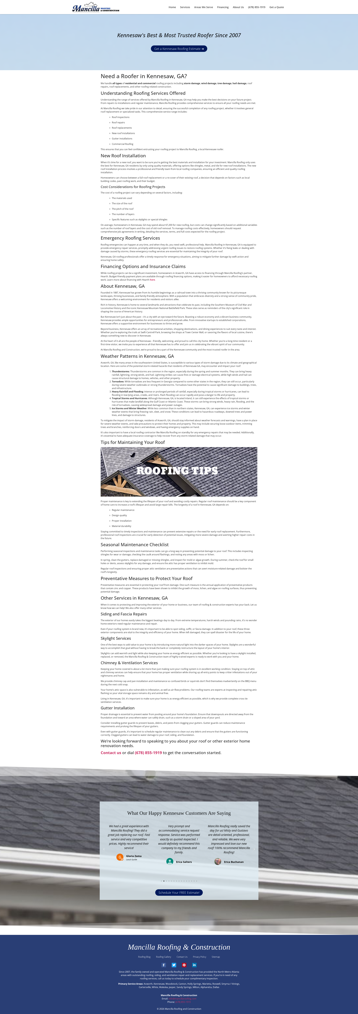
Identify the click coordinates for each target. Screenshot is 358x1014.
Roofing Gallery (163, 956)
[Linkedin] (194, 965)
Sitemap (216, 956)
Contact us (111, 752)
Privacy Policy (199, 956)
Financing (223, 7)
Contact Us (182, 956)
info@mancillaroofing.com (182, 998)
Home (172, 7)
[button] (104, 849)
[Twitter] (174, 965)
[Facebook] (164, 965)
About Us (238, 7)
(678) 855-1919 (256, 7)
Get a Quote (276, 7)
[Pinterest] (184, 965)
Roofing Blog (144, 956)
